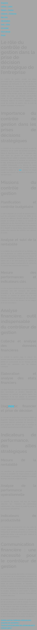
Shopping (4, 3)
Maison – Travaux (7, 10)
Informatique (5, 32)
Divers (3, 35)
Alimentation (5, 21)
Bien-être (4, 17)
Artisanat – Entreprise (8, 14)
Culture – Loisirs (6, 6)
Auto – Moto (5, 24)
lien (20, 170)
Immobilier (4, 28)
